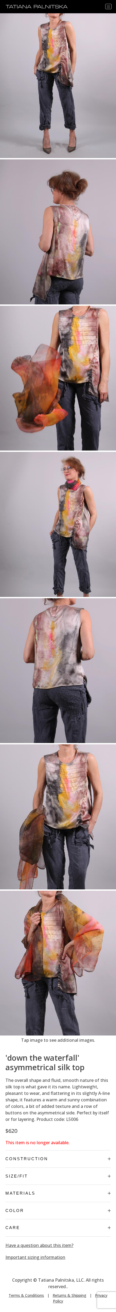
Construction (26, 1158)
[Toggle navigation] (108, 6)
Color (14, 1210)
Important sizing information (35, 1257)
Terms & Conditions (26, 1295)
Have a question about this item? (39, 1245)
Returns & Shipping (69, 1295)
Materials (20, 1193)
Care (12, 1227)
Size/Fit (16, 1176)
